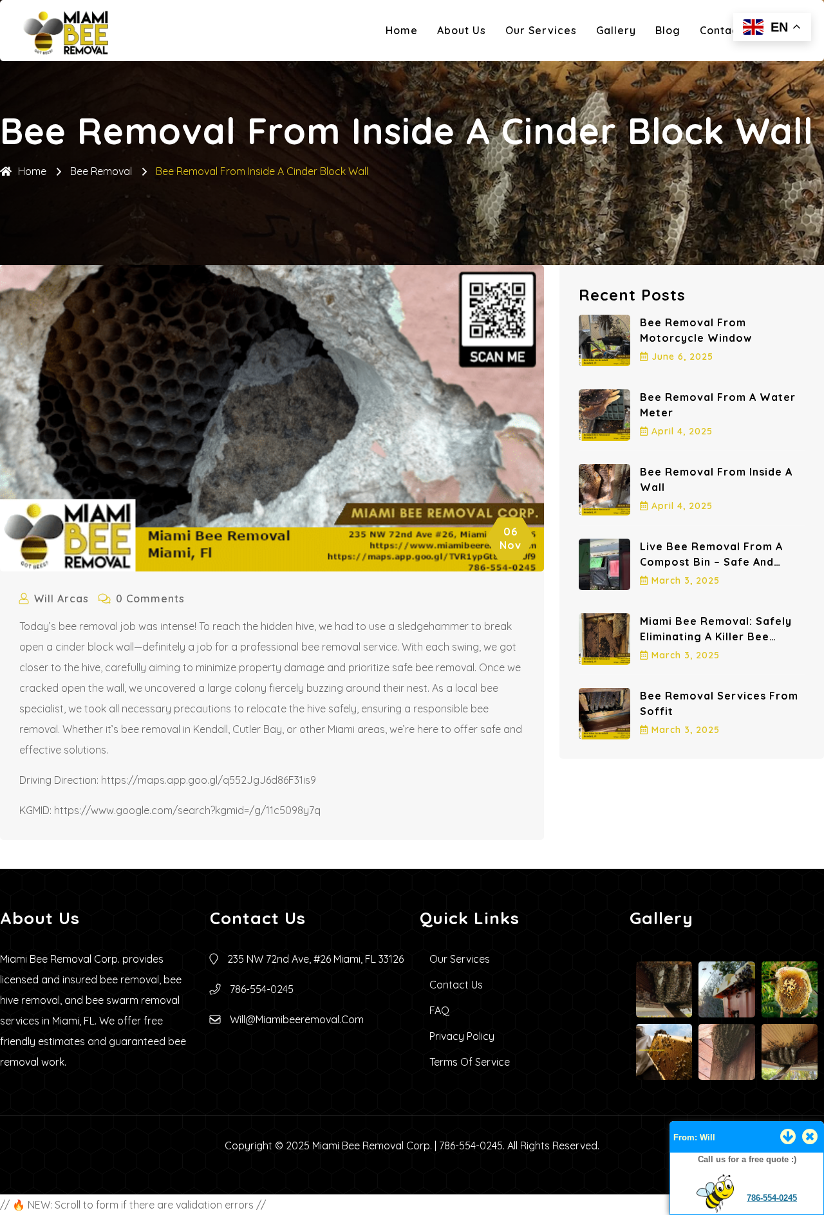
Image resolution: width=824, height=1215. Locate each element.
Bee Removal (101, 171)
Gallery (616, 30)
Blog (667, 30)
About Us (461, 30)
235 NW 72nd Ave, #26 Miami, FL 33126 (315, 958)
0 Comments (150, 598)
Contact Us (730, 30)
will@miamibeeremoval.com (297, 1019)
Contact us (456, 984)
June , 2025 (682, 356)
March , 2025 (685, 580)
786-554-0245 (772, 1198)
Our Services (541, 30)
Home (402, 30)
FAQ (439, 1010)
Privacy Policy (461, 1036)
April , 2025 (682, 431)
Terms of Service (469, 1061)
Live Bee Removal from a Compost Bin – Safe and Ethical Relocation (711, 562)
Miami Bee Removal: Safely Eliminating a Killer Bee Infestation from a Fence (716, 636)
